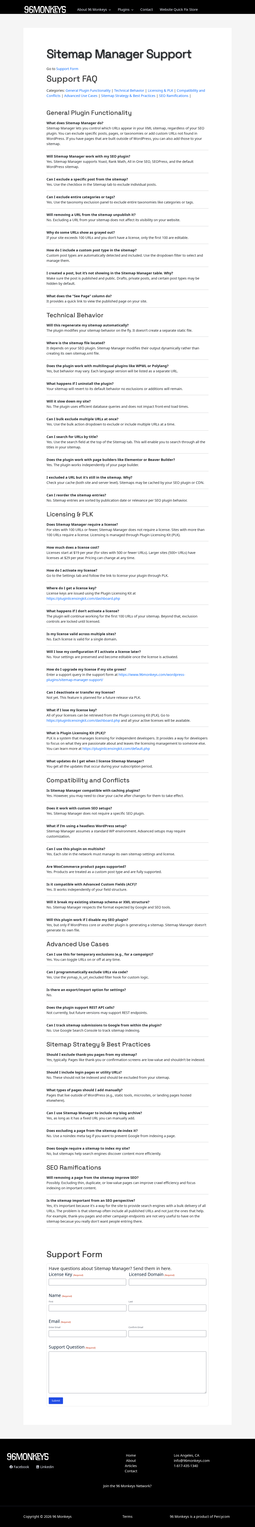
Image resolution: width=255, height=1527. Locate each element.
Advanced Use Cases (80, 95)
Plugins (124, 9)
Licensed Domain (152, 1274)
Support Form (67, 68)
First (51, 1301)
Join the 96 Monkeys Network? (127, 1486)
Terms (127, 1516)
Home (131, 1455)
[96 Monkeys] (45, 9)
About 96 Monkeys (92, 9)
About (131, 1460)
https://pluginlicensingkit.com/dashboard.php (83, 598)
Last (131, 1301)
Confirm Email (136, 1327)
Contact (146, 9)
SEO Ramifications (173, 95)
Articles (131, 1465)
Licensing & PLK (160, 90)
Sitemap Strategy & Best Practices (128, 95)
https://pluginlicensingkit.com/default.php (116, 748)
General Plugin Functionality (88, 90)
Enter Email (54, 1327)
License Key (66, 1274)
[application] (109, 9)
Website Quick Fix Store (179, 9)
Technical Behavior (129, 90)
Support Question (72, 1347)
